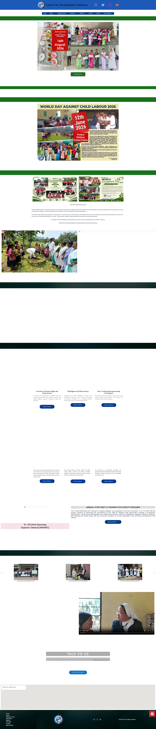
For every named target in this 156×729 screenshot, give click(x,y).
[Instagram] (110, 4)
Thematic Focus (61, 13)
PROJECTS (72, 13)
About (51, 13)
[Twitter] (102, 4)
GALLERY (91, 13)
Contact (98, 13)
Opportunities (107, 13)
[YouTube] (117, 4)
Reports (82, 13)
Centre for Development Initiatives (67, 5)
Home (45, 13)
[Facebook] (95, 4)
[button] (53, 13)
